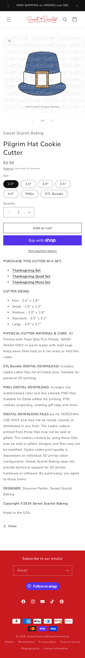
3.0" (45, 184)
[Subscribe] (67, 570)
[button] (9, 19)
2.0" (11, 184)
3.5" (63, 184)
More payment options (42, 251)
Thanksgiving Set (26, 270)
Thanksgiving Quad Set (31, 276)
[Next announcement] (77, 6)
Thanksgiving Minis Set (31, 282)
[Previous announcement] (8, 6)
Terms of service (70, 642)
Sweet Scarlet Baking (40, 636)
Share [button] (12, 526)
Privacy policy (47, 642)
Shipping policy (30, 648)
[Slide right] (52, 121)
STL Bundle (54, 194)
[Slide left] (33, 121)
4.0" (11, 194)
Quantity (9, 204)
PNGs (29, 194)
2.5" (28, 184)
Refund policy (26, 642)
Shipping (8, 168)
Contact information (56, 648)
